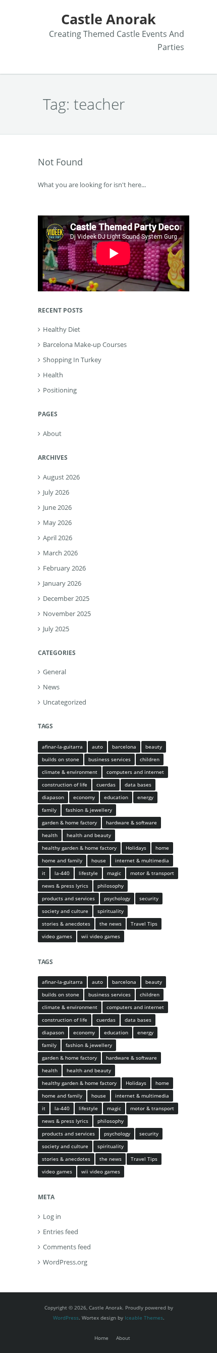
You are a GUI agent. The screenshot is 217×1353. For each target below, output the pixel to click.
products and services (68, 898)
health (50, 835)
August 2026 (61, 477)
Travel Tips (144, 923)
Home (101, 1337)
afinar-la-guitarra (62, 746)
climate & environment (69, 771)
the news (110, 923)
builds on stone (60, 759)
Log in (52, 1216)
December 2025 (66, 598)
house (98, 860)
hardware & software (131, 822)
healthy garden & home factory (79, 847)
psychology (117, 898)
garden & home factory (69, 822)
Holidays (136, 847)
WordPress (66, 1317)
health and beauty (89, 835)
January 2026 (62, 583)
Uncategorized (64, 702)
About (52, 433)
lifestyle (88, 873)
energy (145, 797)
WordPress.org (65, 1262)
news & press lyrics (65, 885)
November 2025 (67, 613)
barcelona (124, 746)
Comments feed (67, 1246)
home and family (62, 860)
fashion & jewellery (89, 809)
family (49, 809)
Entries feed (60, 1231)
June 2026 (57, 507)
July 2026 (56, 492)
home (162, 847)
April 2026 (57, 537)
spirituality (110, 910)
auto (97, 746)
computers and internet (135, 771)
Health (53, 374)
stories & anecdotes (66, 923)
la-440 (62, 873)
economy (84, 797)
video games (57, 936)
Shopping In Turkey (72, 359)
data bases (138, 784)
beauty (153, 746)
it (43, 873)
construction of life (64, 784)
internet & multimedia (142, 860)
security (148, 898)
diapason (53, 797)
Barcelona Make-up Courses (85, 344)
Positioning (60, 390)
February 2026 (64, 568)
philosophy (110, 885)
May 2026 (57, 522)
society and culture (65, 910)
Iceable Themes (144, 1317)
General (54, 671)
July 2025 (56, 628)
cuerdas (106, 784)
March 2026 (60, 552)
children (149, 759)
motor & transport (152, 873)
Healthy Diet (61, 329)
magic (114, 873)
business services (109, 759)
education (116, 797)
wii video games (100, 936)
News (51, 686)
